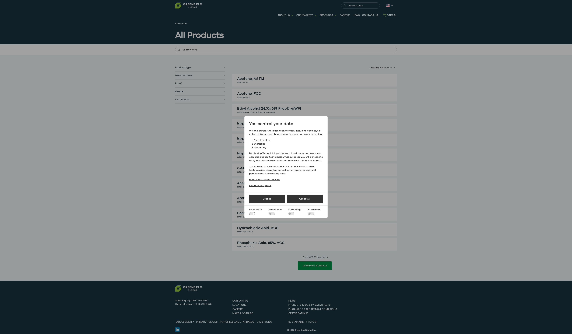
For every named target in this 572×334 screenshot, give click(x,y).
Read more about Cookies (264, 179)
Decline (267, 198)
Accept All (305, 198)
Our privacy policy (260, 185)
